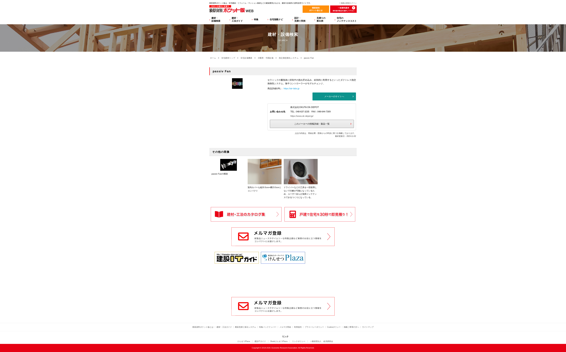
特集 (256, 19)
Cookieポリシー (334, 327)
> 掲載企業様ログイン (348, 3)
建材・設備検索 (216, 19)
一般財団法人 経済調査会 (321, 341)
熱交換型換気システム (288, 58)
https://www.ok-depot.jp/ (301, 116)
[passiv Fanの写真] (237, 87)
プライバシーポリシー (314, 327)
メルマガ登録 (285, 327)
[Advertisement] (283, 274)
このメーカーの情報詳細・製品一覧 (312, 124)
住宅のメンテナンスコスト (347, 19)
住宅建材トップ (228, 58)
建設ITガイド (260, 341)
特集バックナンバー (267, 327)
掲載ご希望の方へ (351, 327)
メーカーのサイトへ (334, 96)
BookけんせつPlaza (278, 341)
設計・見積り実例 (299, 19)
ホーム (213, 58)
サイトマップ (368, 327)
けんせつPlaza (243, 341)
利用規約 (298, 327)
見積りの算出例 (321, 19)
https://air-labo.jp (291, 88)
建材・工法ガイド (237, 19)
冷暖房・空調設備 (265, 58)
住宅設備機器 (246, 58)
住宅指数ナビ (276, 19)
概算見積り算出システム (245, 327)
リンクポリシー (298, 341)
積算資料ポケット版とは (202, 327)
